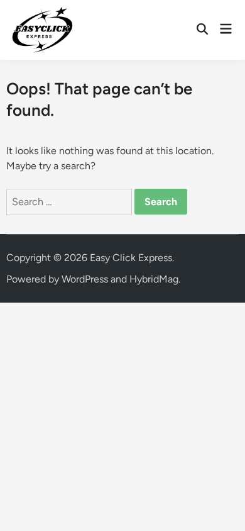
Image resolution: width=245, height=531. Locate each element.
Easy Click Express (131, 258)
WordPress (85, 279)
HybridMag (153, 279)
